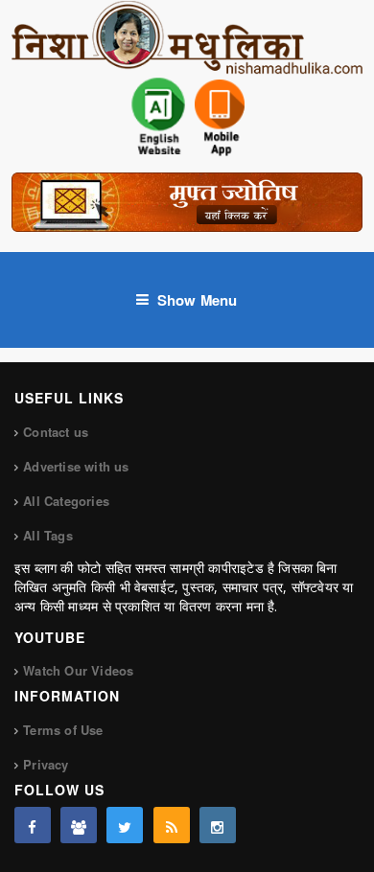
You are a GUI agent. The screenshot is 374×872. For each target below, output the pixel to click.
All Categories (66, 501)
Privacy (45, 764)
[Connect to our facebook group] (78, 825)
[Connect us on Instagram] (217, 825)
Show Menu (197, 299)
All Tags (48, 535)
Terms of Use (63, 730)
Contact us (55, 432)
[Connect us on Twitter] (124, 825)
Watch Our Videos (78, 670)
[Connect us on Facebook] (32, 825)
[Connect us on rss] (171, 825)
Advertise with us (76, 466)
